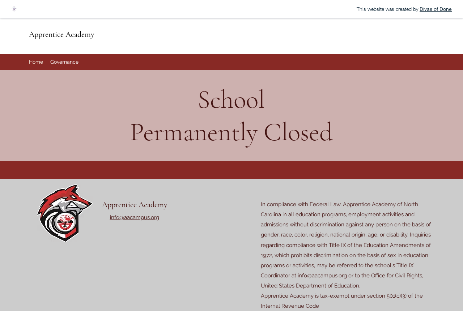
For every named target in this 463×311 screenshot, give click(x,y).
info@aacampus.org (322, 275)
